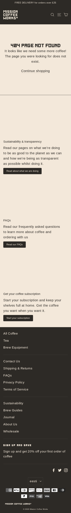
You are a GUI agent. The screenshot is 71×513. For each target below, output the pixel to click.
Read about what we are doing (22, 171)
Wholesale (11, 431)
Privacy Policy (13, 382)
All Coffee (10, 333)
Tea (6, 340)
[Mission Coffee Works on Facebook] (53, 470)
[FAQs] (35, 197)
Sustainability (13, 403)
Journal (9, 417)
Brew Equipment (15, 347)
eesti (33, 481)
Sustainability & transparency (22, 141)
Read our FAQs (14, 244)
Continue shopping (35, 71)
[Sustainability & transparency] (35, 119)
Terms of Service (15, 389)
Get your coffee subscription (21, 294)
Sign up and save (17, 445)
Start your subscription (18, 318)
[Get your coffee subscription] (35, 271)
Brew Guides (13, 410)
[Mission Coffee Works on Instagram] (66, 470)
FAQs (7, 220)
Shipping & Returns (17, 368)
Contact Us (11, 361)
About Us (10, 424)
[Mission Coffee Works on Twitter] (60, 470)
